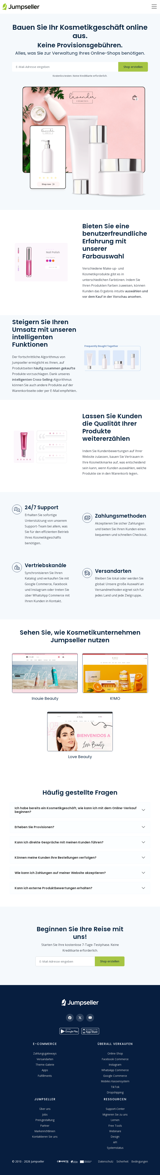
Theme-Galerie (45, 1064)
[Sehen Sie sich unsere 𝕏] (80, 1018)
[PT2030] (74, 1161)
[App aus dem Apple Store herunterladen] (91, 1031)
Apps (45, 1070)
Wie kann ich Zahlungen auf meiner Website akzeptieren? (60, 873)
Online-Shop (115, 1053)
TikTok (115, 1087)
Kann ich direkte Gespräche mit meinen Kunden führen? (59, 842)
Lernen (115, 1120)
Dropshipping (115, 1092)
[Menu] (154, 7)
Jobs (45, 1114)
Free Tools (115, 1125)
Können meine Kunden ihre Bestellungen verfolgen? (55, 857)
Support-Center (115, 1109)
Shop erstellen (133, 67)
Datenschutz (105, 1161)
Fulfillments (45, 1076)
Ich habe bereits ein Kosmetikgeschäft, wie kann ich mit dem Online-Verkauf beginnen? (76, 810)
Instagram (115, 1064)
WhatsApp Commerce (115, 1070)
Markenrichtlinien (45, 1131)
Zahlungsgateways (45, 1053)
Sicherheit (122, 1161)
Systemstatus (115, 1148)
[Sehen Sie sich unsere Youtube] (90, 1018)
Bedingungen (140, 1161)
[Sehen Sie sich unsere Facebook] (70, 1018)
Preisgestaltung (45, 1120)
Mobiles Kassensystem (115, 1081)
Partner (44, 1125)
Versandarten (45, 1059)
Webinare (115, 1131)
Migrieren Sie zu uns (115, 1114)
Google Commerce (115, 1076)
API (115, 1142)
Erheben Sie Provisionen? (34, 827)
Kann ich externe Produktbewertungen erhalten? (53, 888)
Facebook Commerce (115, 1059)
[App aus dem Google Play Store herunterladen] (69, 1031)
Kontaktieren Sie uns (45, 1136)
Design (115, 1136)
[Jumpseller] (80, 1002)
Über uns (45, 1109)
